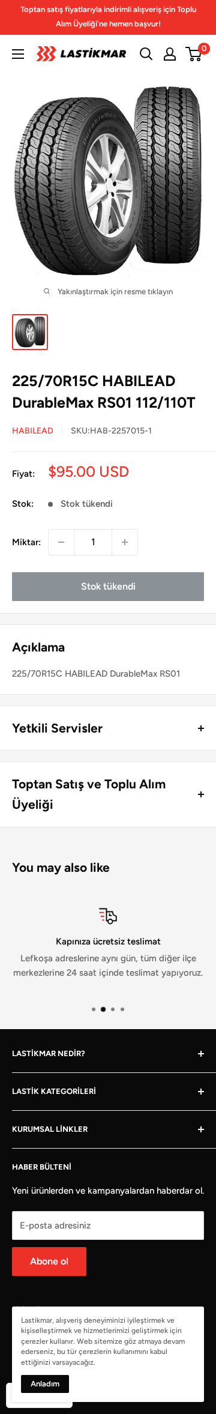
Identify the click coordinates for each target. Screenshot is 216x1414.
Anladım (45, 1383)
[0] (194, 54)
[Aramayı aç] (146, 54)
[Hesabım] (170, 54)
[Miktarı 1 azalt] (61, 542)
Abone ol (49, 1261)
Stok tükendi (108, 586)
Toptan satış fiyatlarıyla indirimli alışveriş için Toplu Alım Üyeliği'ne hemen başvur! (108, 16)
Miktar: (26, 542)
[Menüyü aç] (18, 54)
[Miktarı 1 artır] (124, 542)
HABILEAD (32, 431)
